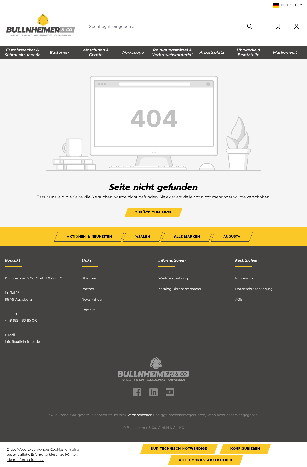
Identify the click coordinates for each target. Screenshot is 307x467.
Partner (88, 289)
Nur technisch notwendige (179, 448)
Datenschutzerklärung (254, 289)
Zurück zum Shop (153, 212)
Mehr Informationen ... (25, 459)
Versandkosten (140, 415)
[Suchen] (249, 27)
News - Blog (92, 299)
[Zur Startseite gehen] (41, 25)
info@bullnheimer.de (22, 341)
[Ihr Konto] (296, 27)
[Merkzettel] (277, 27)
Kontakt (88, 310)
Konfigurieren (245, 448)
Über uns (89, 278)
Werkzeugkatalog (173, 278)
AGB (239, 299)
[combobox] (165, 27)
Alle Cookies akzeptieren (205, 460)
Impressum (244, 278)
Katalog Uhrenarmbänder (179, 289)
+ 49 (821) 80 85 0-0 (21, 320)
